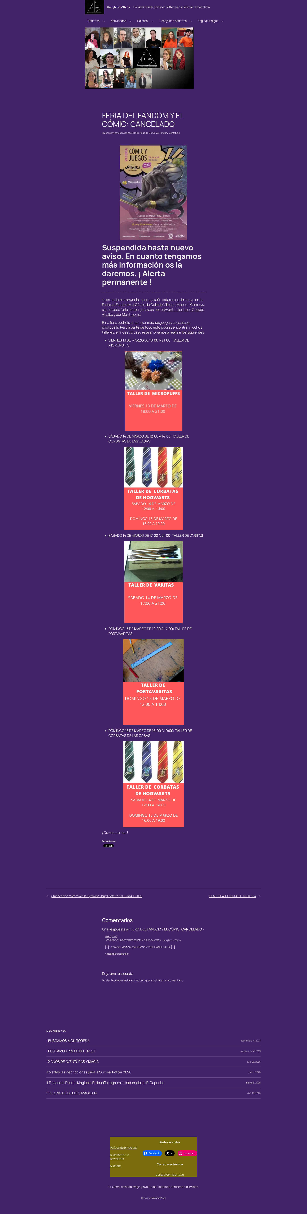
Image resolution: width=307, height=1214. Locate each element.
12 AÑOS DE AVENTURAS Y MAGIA (72, 1062)
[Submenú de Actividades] (130, 21)
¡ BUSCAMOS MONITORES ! (67, 1041)
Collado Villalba (131, 132)
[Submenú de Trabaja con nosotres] (191, 21)
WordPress (160, 1197)
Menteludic (174, 132)
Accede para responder (117, 953)
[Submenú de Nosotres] (104, 21)
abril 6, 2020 (111, 936)
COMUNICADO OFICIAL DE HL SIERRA (232, 896)
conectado (138, 980)
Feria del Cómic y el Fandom (154, 132)
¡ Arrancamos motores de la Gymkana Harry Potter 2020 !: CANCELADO (96, 896)
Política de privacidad (124, 1147)
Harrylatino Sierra (118, 7)
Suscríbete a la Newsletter (119, 1157)
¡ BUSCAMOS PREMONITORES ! (70, 1051)
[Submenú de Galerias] (152, 21)
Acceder (115, 1166)
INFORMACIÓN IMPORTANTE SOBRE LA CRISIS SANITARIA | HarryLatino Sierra (143, 940)
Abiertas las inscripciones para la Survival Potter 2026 (88, 1072)
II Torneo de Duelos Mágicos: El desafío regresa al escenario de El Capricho (105, 1083)
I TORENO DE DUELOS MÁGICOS (71, 1093)
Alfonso (117, 132)
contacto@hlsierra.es (170, 1174)
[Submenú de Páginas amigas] (223, 21)
